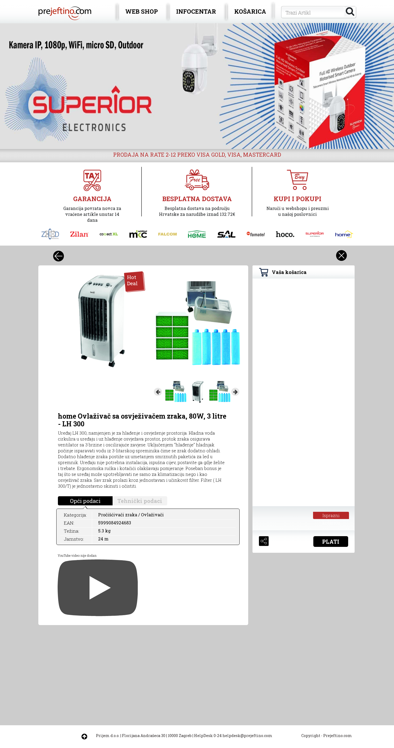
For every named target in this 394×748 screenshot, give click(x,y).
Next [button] (235, 392)
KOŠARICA (250, 11)
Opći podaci (85, 500)
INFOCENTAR (196, 11)
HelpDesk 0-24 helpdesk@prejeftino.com (233, 735)
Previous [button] (158, 392)
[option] (197, 86)
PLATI (330, 541)
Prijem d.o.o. (108, 735)
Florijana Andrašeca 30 (143, 735)
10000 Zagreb (180, 735)
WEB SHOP (141, 11)
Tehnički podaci (139, 500)
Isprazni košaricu (331, 516)
